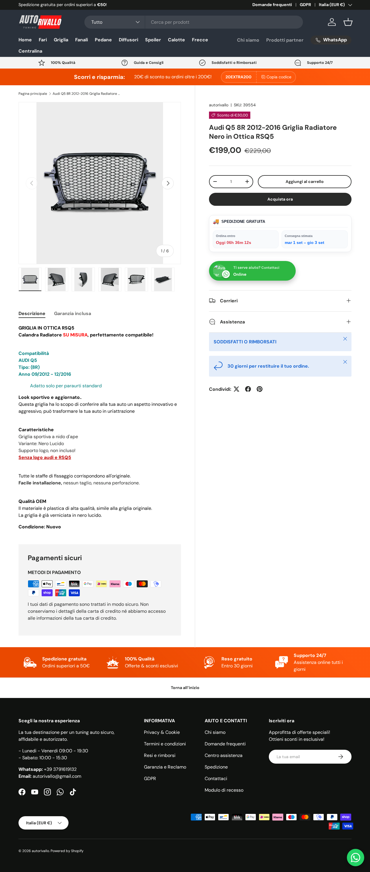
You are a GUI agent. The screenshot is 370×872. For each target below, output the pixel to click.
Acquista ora (280, 199)
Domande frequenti (272, 4)
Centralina (30, 51)
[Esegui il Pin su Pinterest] (259, 389)
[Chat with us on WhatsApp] (355, 857)
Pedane (103, 40)
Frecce (200, 40)
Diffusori (128, 40)
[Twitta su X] (236, 389)
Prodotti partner (285, 40)
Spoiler (153, 40)
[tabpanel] (99, 427)
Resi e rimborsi (159, 755)
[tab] (31, 313)
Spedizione (216, 767)
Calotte (176, 40)
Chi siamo (248, 40)
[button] (348, 22)
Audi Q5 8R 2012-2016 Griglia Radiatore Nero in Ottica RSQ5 (87, 93)
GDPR (305, 4)
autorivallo (218, 105)
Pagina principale (32, 93)
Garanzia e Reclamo (165, 767)
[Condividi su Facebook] (248, 389)
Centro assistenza (224, 755)
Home (25, 40)
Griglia (61, 40)
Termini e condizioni (165, 744)
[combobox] (193, 22)
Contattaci (216, 778)
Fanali (81, 40)
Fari (43, 40)
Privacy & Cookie (162, 732)
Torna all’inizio (185, 687)
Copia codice (279, 76)
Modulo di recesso (224, 790)
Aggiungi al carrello (305, 181)
